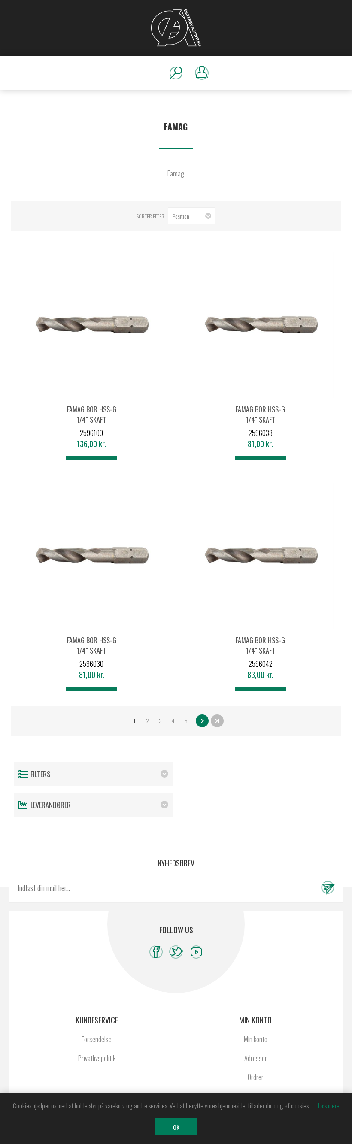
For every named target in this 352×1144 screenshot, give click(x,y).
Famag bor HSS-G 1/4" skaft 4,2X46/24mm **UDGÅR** (260, 655)
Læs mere (329, 1105)
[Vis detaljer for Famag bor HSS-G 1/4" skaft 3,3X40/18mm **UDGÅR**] (261, 325)
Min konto (255, 1039)
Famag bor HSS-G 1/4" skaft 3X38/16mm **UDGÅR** (91, 655)
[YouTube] (196, 951)
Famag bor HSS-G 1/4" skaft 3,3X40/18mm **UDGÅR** (260, 424)
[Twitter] (176, 951)
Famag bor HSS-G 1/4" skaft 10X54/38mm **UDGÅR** (91, 424)
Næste (202, 720)
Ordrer (256, 1077)
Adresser (255, 1058)
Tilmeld (328, 887)
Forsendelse (97, 1039)
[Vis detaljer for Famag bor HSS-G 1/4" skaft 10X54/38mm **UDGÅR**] (91, 325)
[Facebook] (156, 951)
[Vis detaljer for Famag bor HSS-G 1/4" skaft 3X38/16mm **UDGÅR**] (91, 556)
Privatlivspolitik (96, 1058)
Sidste (217, 720)
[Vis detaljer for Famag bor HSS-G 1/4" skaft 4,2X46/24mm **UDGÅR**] (261, 556)
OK (176, 1127)
